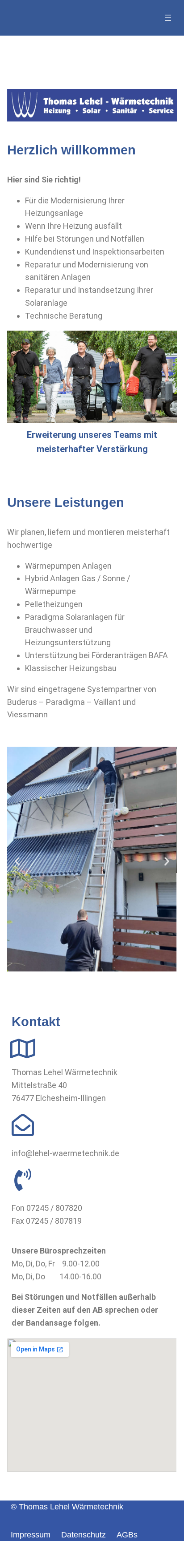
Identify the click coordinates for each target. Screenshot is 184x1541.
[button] (17, 861)
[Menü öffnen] (168, 17)
